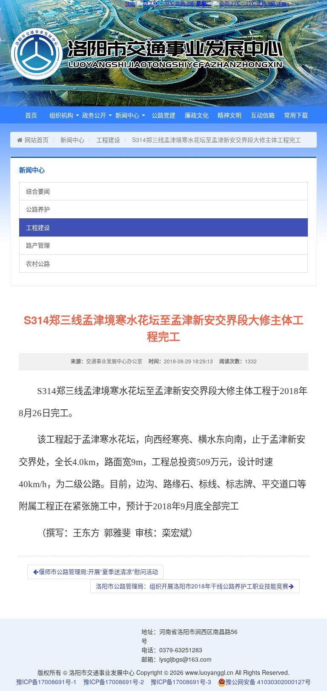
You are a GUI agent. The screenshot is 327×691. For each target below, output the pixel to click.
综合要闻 (38, 191)
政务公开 (95, 115)
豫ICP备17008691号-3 (181, 681)
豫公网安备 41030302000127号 (268, 681)
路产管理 (38, 245)
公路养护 (38, 209)
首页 (31, 115)
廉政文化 (197, 115)
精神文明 (229, 115)
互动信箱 (263, 115)
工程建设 (108, 139)
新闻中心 (128, 115)
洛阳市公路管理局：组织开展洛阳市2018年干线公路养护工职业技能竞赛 (192, 586)
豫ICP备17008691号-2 (113, 681)
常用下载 (296, 115)
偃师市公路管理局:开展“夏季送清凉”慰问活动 (98, 571)
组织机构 (62, 115)
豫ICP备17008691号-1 (46, 681)
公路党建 (163, 115)
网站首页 (37, 139)
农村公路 (38, 263)
